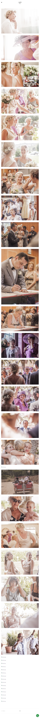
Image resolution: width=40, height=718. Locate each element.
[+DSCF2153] (20, 588)
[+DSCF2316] (20, 669)
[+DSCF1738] (20, 47)
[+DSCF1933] (20, 372)
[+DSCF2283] (20, 657)
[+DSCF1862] (20, 234)
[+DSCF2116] (20, 535)
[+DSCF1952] (20, 685)
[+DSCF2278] (20, 642)
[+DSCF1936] (20, 398)
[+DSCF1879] (20, 318)
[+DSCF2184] (20, 698)
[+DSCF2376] (20, 682)
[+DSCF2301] (20, 663)
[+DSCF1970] (20, 467)
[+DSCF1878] (20, 276)
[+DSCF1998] (20, 482)
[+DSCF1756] (20, 101)
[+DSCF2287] (20, 695)
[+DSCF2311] (20, 666)
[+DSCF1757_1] (20, 127)
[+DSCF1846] (20, 208)
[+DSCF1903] (20, 691)
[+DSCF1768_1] (20, 154)
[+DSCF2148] (20, 562)
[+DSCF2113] (20, 508)
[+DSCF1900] (20, 345)
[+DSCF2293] (20, 660)
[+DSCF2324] (20, 673)
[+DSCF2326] (20, 676)
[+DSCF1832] (20, 181)
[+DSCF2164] (20, 615)
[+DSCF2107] (20, 688)
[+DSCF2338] (20, 679)
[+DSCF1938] (20, 425)
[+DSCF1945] (20, 452)
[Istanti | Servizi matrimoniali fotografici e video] (20, 21)
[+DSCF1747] (20, 74)
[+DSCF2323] (20, 701)
